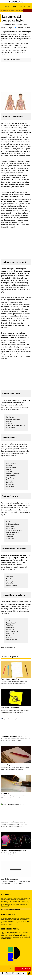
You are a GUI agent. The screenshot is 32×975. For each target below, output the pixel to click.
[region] (16, 76)
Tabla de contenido (13, 60)
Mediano (20, 28)
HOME (7, 6)
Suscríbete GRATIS (24, 969)
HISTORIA (14, 6)
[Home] (29, 974)
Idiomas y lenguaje (9, 24)
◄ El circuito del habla (7, 10)
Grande (27, 28)
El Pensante (16, 1)
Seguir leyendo (5, 906)
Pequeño (11, 28)
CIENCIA (22, 6)
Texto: (3, 28)
